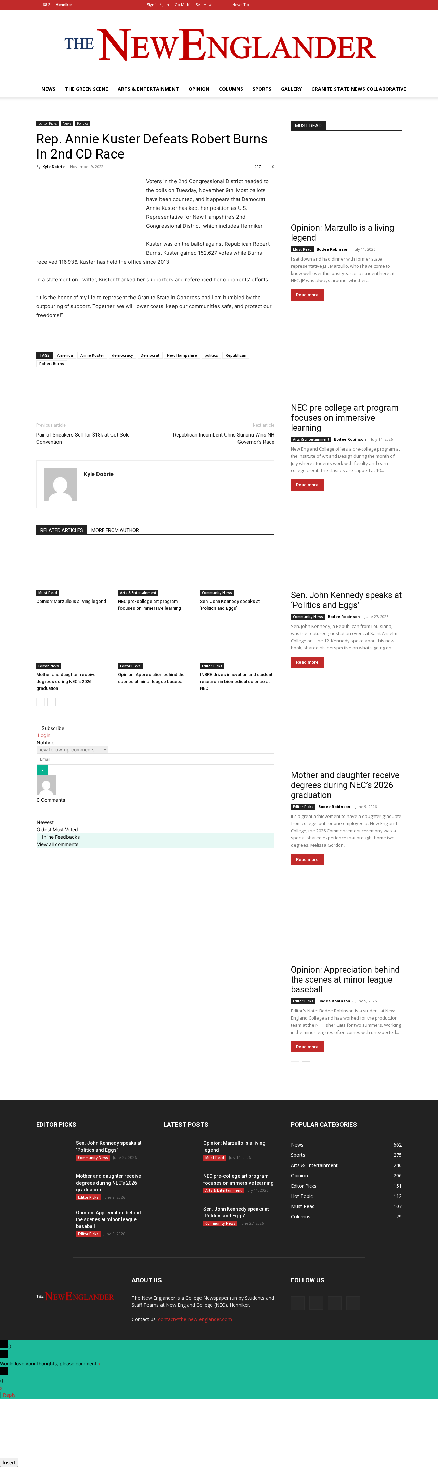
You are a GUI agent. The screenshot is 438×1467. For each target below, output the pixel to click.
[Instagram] (374, 5)
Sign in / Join (158, 4)
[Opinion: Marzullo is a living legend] (73, 570)
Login (43, 735)
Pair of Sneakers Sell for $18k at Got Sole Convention (83, 438)
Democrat (150, 355)
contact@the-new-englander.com (195, 1319)
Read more (307, 295)
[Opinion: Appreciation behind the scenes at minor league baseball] (155, 643)
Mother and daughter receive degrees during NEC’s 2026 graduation (66, 681)
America (65, 355)
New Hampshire (182, 355)
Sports (262, 89)
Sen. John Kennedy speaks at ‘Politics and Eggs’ (346, 600)
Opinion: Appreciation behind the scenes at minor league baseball (345, 980)
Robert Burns (51, 363)
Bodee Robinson (333, 249)
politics (211, 355)
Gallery (291, 89)
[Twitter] (396, 5)
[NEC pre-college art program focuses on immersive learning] (155, 570)
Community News (217, 592)
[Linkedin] (385, 5)
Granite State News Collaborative (358, 89)
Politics (82, 123)
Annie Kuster (92, 355)
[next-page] (51, 702)
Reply (9, 1395)
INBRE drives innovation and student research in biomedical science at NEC (236, 681)
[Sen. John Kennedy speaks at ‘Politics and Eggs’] (237, 570)
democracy (122, 355)
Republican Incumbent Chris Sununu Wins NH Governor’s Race (223, 438)
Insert (9, 1462)
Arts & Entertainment (148, 89)
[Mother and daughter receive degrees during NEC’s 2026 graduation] (73, 643)
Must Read (47, 592)
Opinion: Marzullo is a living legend (71, 601)
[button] (352, 4)
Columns (231, 89)
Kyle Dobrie (53, 166)
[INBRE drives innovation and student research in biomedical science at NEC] (237, 643)
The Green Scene (86, 89)
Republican (236, 355)
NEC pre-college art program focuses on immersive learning (345, 418)
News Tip (240, 4)
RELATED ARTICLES (61, 530)
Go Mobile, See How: (194, 4)
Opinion (199, 89)
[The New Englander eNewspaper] (219, 45)
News (48, 89)
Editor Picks (47, 123)
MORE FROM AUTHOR (115, 530)
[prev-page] (40, 702)
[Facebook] (363, 5)
